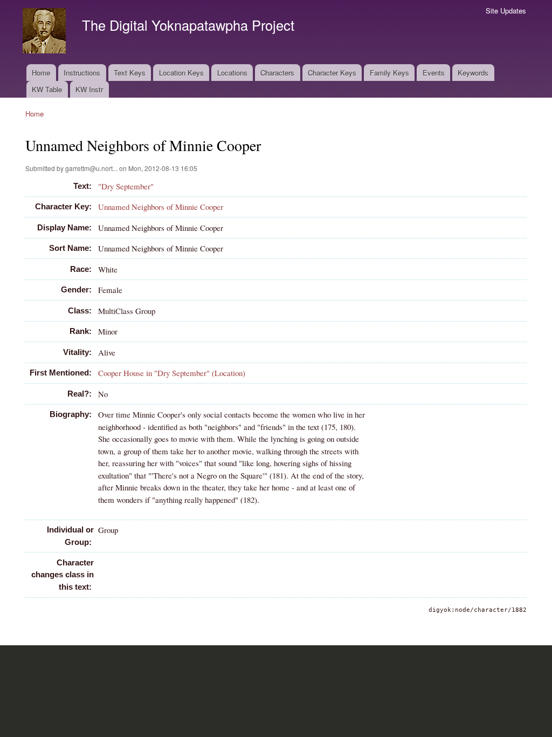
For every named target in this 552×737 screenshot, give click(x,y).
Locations (232, 72)
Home (41, 72)
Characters (277, 72)
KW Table (47, 89)
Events (434, 72)
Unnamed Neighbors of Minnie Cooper (160, 206)
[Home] (45, 32)
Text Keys (130, 72)
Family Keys (389, 72)
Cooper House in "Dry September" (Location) (171, 372)
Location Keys (181, 72)
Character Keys (332, 72)
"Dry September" (126, 186)
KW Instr (89, 89)
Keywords (473, 72)
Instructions (82, 72)
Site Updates (506, 10)
